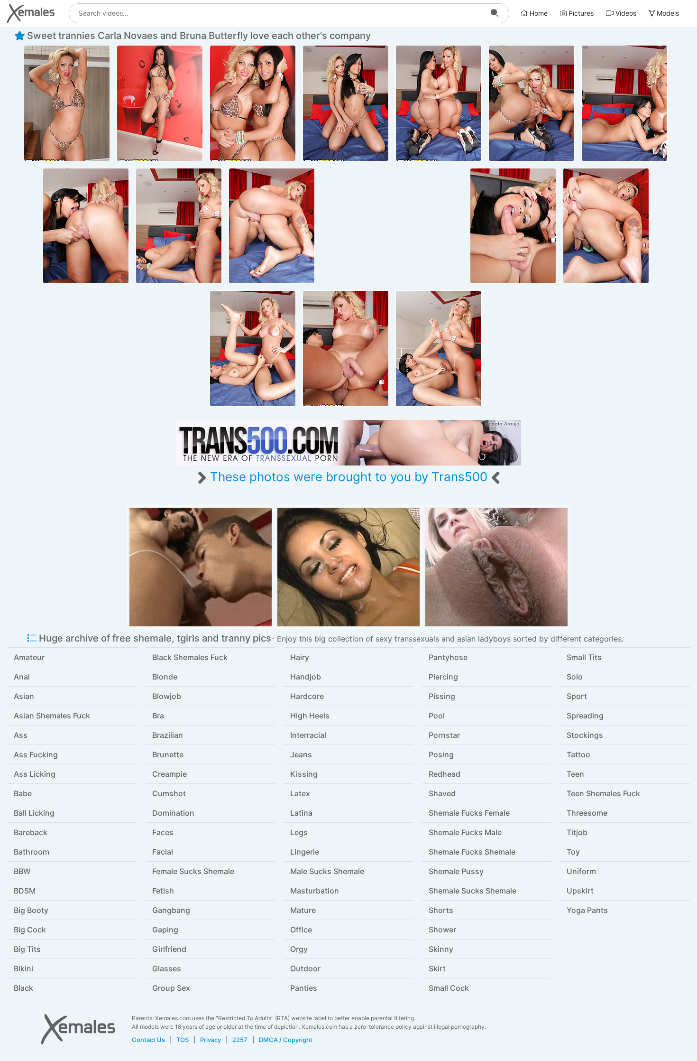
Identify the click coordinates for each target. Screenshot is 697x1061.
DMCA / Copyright (285, 1039)
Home (538, 13)
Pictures (580, 13)
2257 (240, 1039)
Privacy (210, 1039)
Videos (625, 13)
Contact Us (148, 1039)
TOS (182, 1039)
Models (667, 13)
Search (494, 13)
